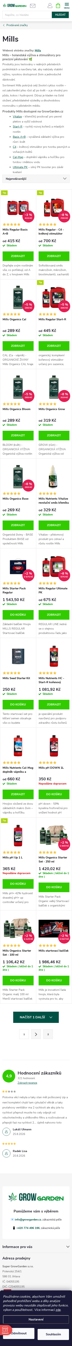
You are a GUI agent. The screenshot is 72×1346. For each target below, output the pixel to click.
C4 (14, 147)
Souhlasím (53, 1334)
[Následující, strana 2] (36, 1034)
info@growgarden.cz (28, 1220)
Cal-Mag (18, 157)
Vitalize (17, 116)
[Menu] (66, 5)
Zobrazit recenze (27, 1083)
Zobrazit (18, 256)
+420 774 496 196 (28, 1228)
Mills (38, 50)
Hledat (60, 15)
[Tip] (18, 835)
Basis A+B (19, 137)
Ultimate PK (20, 167)
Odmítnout (19, 1333)
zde (58, 1310)
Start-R (17, 127)
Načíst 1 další (33, 1017)
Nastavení (36, 1319)
